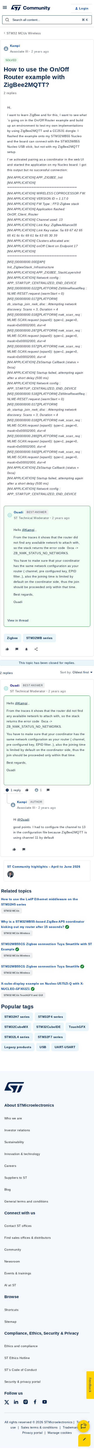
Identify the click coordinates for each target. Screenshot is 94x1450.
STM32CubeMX (16, 1027)
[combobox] (47, 19)
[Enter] (7, 19)
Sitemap (10, 1321)
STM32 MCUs (11, 910)
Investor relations (17, 1130)
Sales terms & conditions (39, 1427)
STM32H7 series (17, 1016)
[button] (4, 9)
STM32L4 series (17, 1037)
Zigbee (12, 638)
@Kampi (28, 530)
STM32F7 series (50, 1037)
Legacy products (17, 1047)
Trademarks (71, 1427)
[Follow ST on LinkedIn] (16, 1402)
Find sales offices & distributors (27, 1237)
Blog (7, 1189)
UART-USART (65, 1047)
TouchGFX (77, 1027)
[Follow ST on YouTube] (44, 1402)
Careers (10, 1166)
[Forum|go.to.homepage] (30, 8)
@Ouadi (23, 819)
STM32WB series (39, 638)
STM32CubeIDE (48, 1027)
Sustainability (14, 1142)
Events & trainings (17, 1273)
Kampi (15, 45)
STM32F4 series (50, 1016)
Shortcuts (11, 1310)
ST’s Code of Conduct (20, 1370)
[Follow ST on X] (6, 1403)
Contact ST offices (18, 1226)
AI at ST (10, 1285)
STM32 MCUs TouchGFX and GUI (23, 995)
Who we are (13, 1118)
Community (12, 1249)
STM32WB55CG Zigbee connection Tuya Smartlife (40, 966)
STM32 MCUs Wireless (24, 33)
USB (43, 1047)
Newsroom (12, 1261)
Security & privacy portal (22, 1381)
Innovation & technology (22, 1154)
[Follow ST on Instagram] (25, 1402)
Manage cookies (60, 1432)
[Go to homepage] (14, 1092)
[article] (47, 738)
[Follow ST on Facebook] (35, 1402)
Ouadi (18, 512)
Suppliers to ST (15, 1177)
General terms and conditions (26, 1201)
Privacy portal (32, 1432)
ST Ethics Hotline (17, 1358)
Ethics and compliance (21, 1346)
